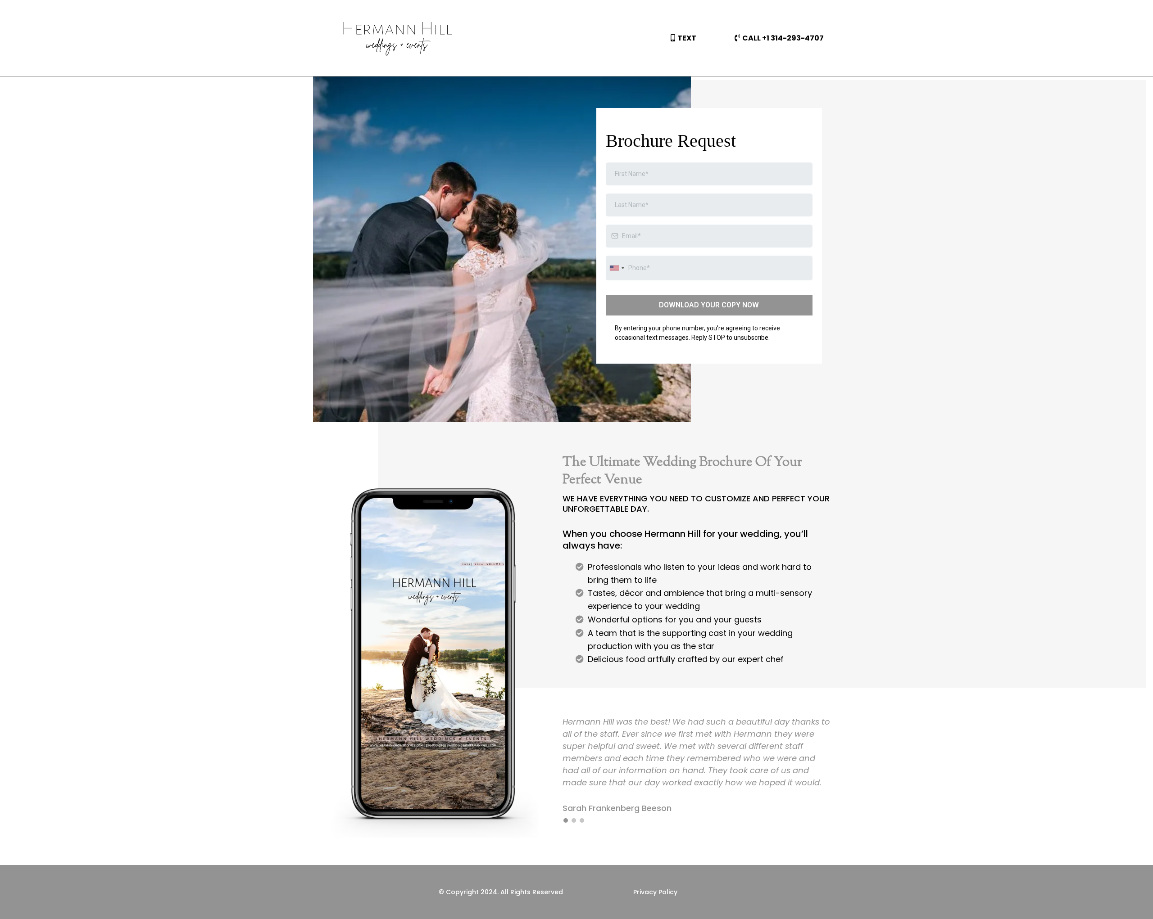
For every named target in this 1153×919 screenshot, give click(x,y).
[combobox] (616, 268)
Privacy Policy (655, 891)
